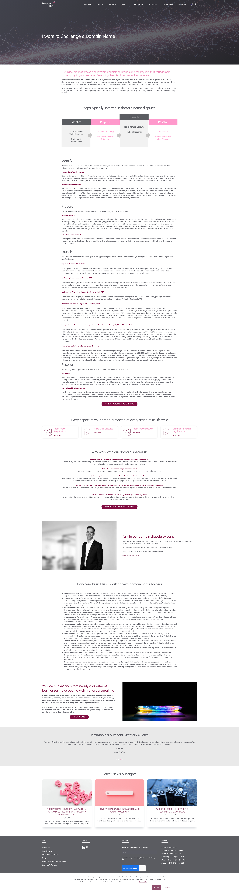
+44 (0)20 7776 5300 (175, 850)
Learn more (57, 435)
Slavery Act (46, 848)
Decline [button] (167, 887)
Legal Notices (47, 851)
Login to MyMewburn (49, 865)
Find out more (79, 717)
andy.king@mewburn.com (131, 555)
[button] (116, 759)
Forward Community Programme (54, 861)
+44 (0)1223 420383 (178, 857)
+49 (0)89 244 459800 (176, 863)
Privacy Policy (143, 882)
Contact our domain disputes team (119, 404)
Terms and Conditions (50, 855)
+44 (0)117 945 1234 (174, 854)
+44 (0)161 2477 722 (178, 860)
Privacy (44, 858)
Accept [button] (156, 887)
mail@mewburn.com (169, 847)
